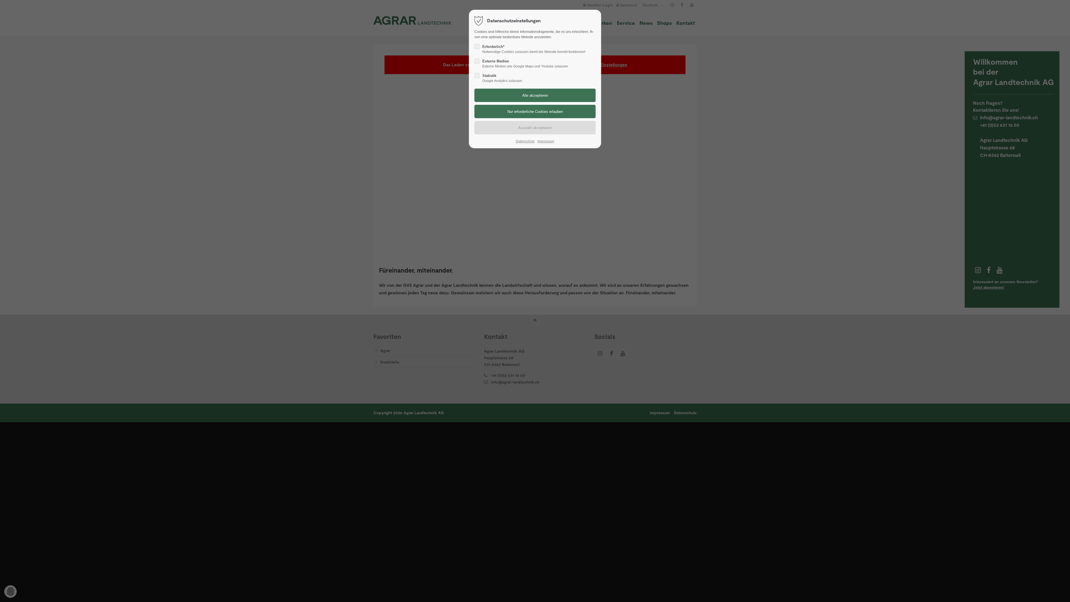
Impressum (546, 141)
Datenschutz (525, 141)
